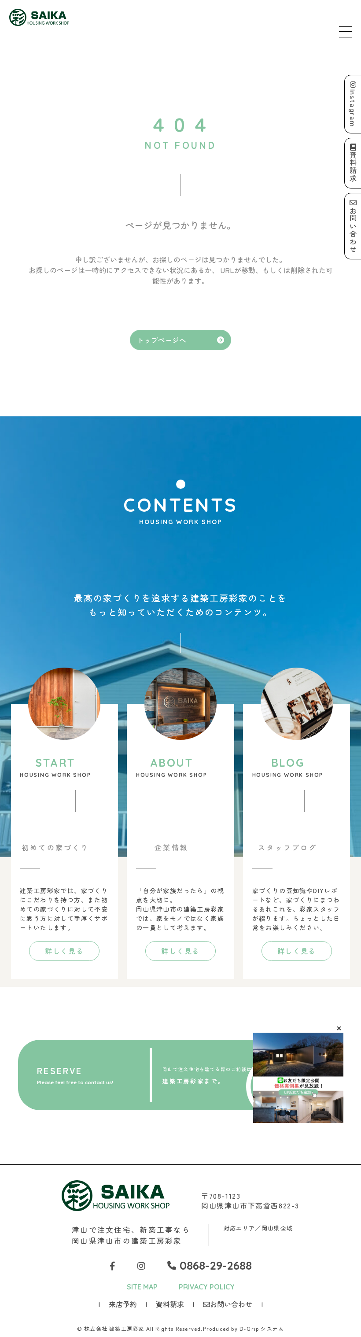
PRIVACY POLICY (207, 1286)
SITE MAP (142, 1286)
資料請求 (170, 1304)
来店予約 (123, 1304)
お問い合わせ (231, 1304)
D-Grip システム (261, 1328)
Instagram (353, 108)
